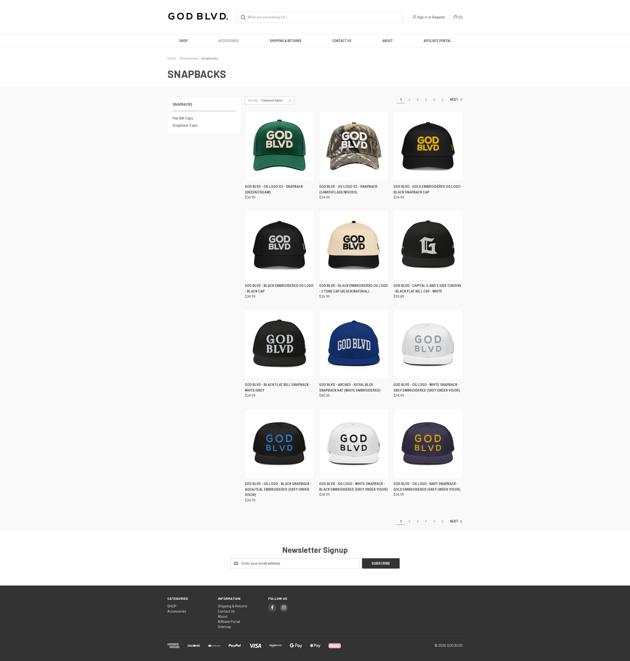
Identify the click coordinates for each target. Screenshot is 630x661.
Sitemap (224, 627)
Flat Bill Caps (183, 118)
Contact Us (341, 41)
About (387, 41)
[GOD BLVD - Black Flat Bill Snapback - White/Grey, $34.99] (279, 344)
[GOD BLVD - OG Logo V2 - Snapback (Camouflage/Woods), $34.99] (353, 146)
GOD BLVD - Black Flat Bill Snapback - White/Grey (278, 387)
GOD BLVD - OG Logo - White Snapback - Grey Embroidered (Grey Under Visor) (427, 387)
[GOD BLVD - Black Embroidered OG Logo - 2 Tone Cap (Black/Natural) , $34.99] (353, 245)
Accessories (228, 41)
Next (454, 100)
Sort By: (253, 100)
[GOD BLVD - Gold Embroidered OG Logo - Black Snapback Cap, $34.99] (428, 146)
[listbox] (277, 100)
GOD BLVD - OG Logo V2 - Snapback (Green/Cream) (274, 189)
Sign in (422, 17)
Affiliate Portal (437, 41)
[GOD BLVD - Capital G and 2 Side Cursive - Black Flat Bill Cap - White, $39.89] (428, 245)
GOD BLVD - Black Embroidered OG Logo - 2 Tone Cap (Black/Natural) (353, 288)
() (460, 17)
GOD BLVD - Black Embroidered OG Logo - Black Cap (279, 288)
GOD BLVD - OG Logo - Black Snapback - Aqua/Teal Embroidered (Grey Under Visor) (278, 489)
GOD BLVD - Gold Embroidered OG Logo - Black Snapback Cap (428, 189)
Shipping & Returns (285, 41)
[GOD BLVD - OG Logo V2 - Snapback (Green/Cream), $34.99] (279, 146)
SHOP (183, 41)
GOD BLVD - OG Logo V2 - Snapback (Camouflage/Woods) (348, 189)
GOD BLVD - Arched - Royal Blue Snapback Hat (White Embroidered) (349, 387)
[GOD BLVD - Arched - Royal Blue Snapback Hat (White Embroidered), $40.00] (353, 344)
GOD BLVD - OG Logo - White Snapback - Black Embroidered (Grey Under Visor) (353, 487)
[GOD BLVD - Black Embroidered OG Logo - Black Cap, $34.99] (279, 245)
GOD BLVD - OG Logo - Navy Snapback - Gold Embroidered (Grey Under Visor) (427, 487)
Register (438, 17)
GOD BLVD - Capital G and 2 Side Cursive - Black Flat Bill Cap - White (427, 288)
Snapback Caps (185, 125)
